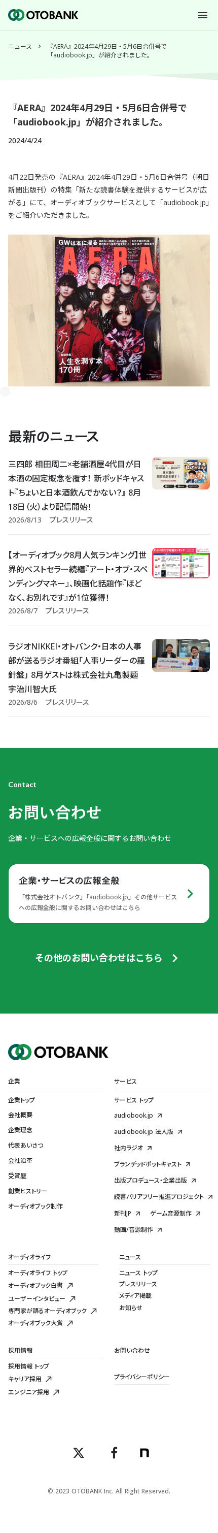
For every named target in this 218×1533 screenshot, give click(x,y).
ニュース (20, 47)
